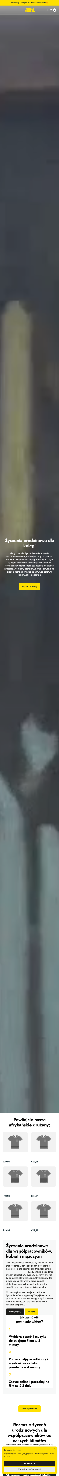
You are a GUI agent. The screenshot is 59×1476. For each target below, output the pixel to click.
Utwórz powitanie (29, 1408)
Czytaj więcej (15, 1311)
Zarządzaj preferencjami (29, 1469)
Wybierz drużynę (29, 586)
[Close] (55, 1449)
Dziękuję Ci (29, 1463)
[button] (4, 10)
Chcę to (31, 1311)
